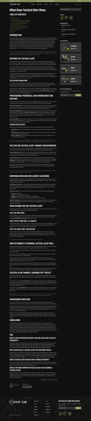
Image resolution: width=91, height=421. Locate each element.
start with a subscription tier (30, 357)
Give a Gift (46, 4)
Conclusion (13, 30)
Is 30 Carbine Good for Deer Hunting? (68, 34)
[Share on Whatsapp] (52, 380)
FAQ (12, 32)
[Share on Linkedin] (54, 380)
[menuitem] (33, 4)
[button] (51, 4)
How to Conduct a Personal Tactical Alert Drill (19, 26)
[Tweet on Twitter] (50, 380)
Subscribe (32, 4)
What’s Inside (39, 4)
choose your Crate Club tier (21, 48)
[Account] (78, 4)
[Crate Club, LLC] (19, 4)
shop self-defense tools (49, 283)
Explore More (73, 48)
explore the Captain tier (29, 162)
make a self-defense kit (48, 115)
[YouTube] (71, 17)
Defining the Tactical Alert (16, 19)
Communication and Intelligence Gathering (19, 23)
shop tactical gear (15, 92)
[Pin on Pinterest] (56, 380)
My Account (79, 1)
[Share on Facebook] (48, 380)
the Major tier (51, 234)
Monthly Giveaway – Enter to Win (15, 1)
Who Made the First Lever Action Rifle (68, 29)
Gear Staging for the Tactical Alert (17, 24)
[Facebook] (66, 17)
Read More (63, 27)
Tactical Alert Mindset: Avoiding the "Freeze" (19, 27)
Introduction (13, 17)
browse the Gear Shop (18, 226)
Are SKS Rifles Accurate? (65, 25)
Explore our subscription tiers (47, 330)
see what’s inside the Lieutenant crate (25, 78)
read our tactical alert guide (29, 260)
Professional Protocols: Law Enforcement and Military (20, 20)
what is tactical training (49, 187)
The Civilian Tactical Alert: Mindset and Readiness (20, 21)
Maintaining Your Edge (15, 29)
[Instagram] (61, 17)
